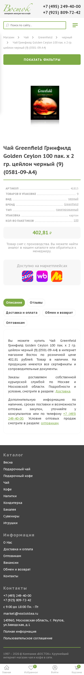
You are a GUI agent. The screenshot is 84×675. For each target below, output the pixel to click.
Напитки (10, 496)
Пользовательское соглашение (27, 638)
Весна (8, 462)
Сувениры (11, 516)
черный (67, 37)
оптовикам (49, 423)
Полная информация (19, 631)
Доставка (62, 391)
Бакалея (9, 509)
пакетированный (67, 209)
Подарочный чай (16, 469)
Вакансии (10, 563)
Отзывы (36, 302)
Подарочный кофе (18, 476)
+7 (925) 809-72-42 (62, 12)
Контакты (10, 576)
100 (76, 220)
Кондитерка (12, 503)
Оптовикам (15, 323)
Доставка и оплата (21, 313)
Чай (6, 483)
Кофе (7, 489)
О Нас (7, 542)
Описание (14, 302)
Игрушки (10, 523)
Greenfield (45, 37)
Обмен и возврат (59, 313)
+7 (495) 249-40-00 (62, 6)
